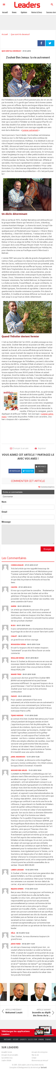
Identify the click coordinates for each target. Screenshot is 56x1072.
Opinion (24, 12)
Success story (32, 1039)
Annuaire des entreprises (39, 1052)
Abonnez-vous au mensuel (40, 1060)
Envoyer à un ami (20, 448)
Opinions (41, 1039)
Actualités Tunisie (6, 1052)
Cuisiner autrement (30, 130)
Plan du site (35, 1055)
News (14, 12)
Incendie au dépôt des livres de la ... (41, 1013)
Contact (34, 1057)
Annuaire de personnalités (9, 1055)
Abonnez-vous (42, 468)
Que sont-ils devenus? (20, 34)
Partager (41, 43)
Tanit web (44, 1067)
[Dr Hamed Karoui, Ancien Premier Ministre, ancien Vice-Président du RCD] (16, 992)
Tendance (48, 1039)
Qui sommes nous (7, 1057)
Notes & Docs (36, 12)
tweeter (50, 43)
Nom (4, 501)
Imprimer (41, 448)
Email (4, 511)
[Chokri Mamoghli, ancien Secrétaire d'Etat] (37, 992)
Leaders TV (23, 1039)
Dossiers (16, 1039)
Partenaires (7, 1039)
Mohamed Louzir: (14, 1011)
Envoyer (47, 548)
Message (6, 521)
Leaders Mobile (6, 1060)
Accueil (5, 34)
